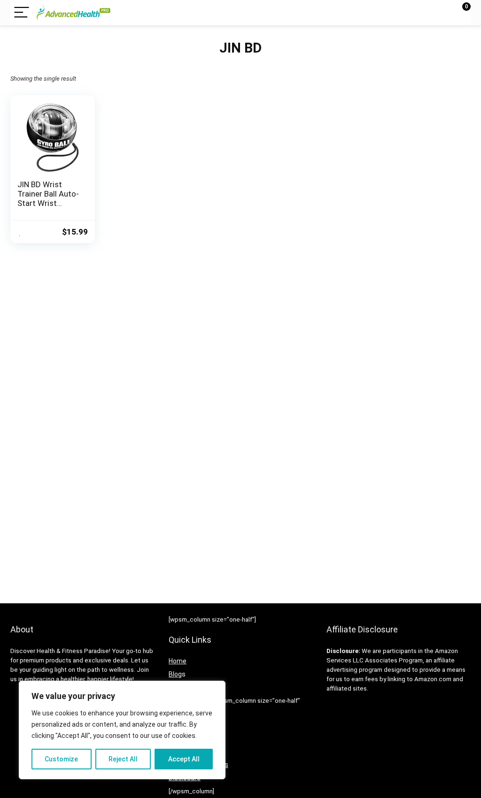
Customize (61, 759)
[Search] (421, 12)
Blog (175, 674)
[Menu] (21, 12)
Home (177, 661)
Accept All (184, 759)
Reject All (123, 759)
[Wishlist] (441, 12)
